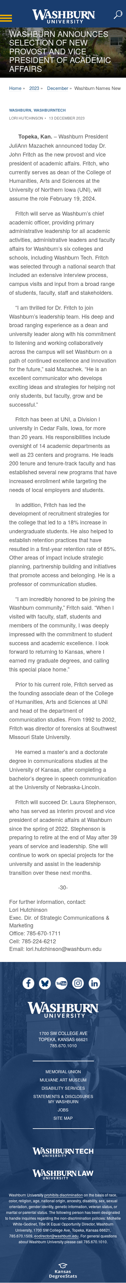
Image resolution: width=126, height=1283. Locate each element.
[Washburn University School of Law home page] (63, 1174)
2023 (34, 88)
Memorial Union (63, 1071)
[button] (118, 15)
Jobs (63, 1110)
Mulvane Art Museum (63, 1080)
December (57, 88)
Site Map (63, 1118)
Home (15, 88)
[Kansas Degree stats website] (63, 1273)
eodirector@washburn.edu (56, 1235)
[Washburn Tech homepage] (63, 1152)
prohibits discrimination (63, 1194)
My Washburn (63, 1101)
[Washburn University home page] (64, 16)
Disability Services (63, 1088)
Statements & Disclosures (63, 1096)
